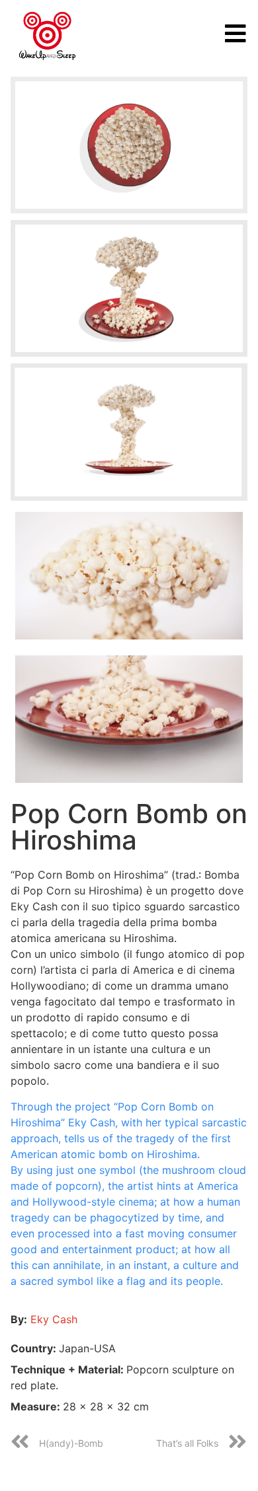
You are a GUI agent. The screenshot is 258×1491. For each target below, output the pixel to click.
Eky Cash (53, 1319)
